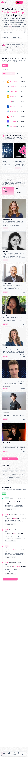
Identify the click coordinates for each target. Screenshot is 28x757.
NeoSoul (15, 533)
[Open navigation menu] (25, 2)
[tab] (8, 73)
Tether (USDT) (13, 91)
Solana (9, 480)
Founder (4, 468)
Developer (5, 471)
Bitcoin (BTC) (13, 81)
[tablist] (14, 73)
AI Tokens (14, 37)
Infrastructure (6, 474)
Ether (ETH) (13, 86)
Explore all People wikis (9, 458)
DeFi (8, 37)
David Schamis (17, 550)
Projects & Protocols (14, 498)
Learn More (9, 49)
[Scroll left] (3, 156)
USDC (11, 106)
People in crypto (12, 546)
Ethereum (5, 40)
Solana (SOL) (13, 111)
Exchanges (12, 40)
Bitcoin (19, 37)
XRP (11, 101)
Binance (12, 96)
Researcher (14, 474)
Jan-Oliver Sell (17, 566)
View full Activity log (9, 579)
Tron (11, 116)
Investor (22, 471)
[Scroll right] (25, 156)
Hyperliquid (13, 126)
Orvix (15, 502)
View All (4, 65)
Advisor (11, 471)
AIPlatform (21, 474)
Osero (15, 518)
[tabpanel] (14, 102)
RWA (4, 480)
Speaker (17, 468)
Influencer (11, 477)
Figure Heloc (13, 121)
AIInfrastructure (19, 477)
